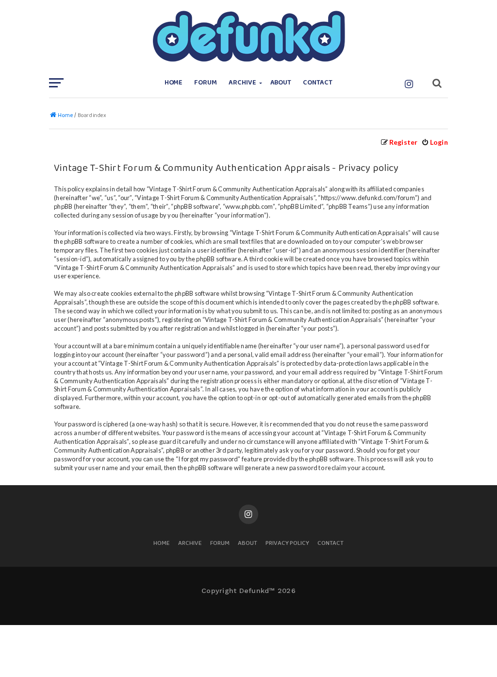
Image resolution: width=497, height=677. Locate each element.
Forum (205, 82)
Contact (317, 82)
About (281, 82)
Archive (242, 82)
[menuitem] (434, 142)
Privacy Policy (287, 544)
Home (174, 82)
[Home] (248, 36)
